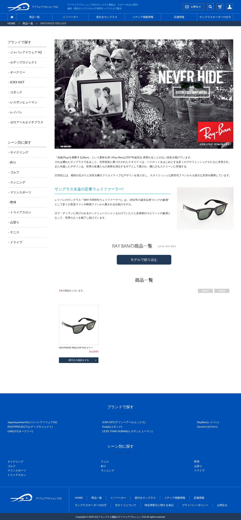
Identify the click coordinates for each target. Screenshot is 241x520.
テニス (105, 461)
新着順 (221, 290)
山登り (198, 466)
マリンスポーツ (17, 470)
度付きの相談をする (79, 360)
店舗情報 (179, 16)
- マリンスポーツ (19, 192)
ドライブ (199, 470)
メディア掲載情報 (142, 16)
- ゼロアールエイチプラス (25, 122)
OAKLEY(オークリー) (20, 431)
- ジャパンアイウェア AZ (25, 52)
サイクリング (15, 461)
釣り (103, 466)
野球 (196, 461)
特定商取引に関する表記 (159, 505)
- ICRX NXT (16, 82)
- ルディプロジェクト (22, 62)
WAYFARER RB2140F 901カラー (76, 347)
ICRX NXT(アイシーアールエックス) (123, 422)
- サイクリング (18, 152)
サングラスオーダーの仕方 (215, 16)
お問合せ (222, 505)
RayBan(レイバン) (208, 422)
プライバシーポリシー (195, 505)
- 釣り (12, 162)
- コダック (15, 92)
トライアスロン (17, 474)
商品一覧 (34, 16)
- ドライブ (15, 242)
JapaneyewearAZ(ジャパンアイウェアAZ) (32, 422)
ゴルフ (11, 466)
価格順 (205, 290)
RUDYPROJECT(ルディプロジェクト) (30, 426)
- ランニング (16, 182)
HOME (11, 23)
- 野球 (12, 202)
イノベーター (71, 16)
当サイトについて (125, 505)
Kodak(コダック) (112, 426)
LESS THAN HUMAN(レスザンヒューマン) (127, 431)
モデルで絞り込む (144, 260)
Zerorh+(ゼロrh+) (207, 426)
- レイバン (15, 112)
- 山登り (13, 222)
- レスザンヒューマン (22, 102)
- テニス (13, 232)
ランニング (107, 470)
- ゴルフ (13, 172)
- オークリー (16, 72)
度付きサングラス (106, 16)
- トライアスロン (19, 212)
